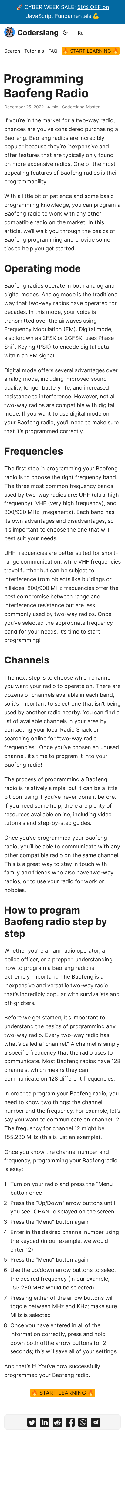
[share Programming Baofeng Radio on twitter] (31, 1424)
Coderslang (38, 32)
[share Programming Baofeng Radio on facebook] (70, 1424)
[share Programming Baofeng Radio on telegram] (95, 1424)
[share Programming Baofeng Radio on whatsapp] (82, 1424)
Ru (81, 33)
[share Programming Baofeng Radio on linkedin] (44, 1424)
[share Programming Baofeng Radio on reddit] (57, 1424)
